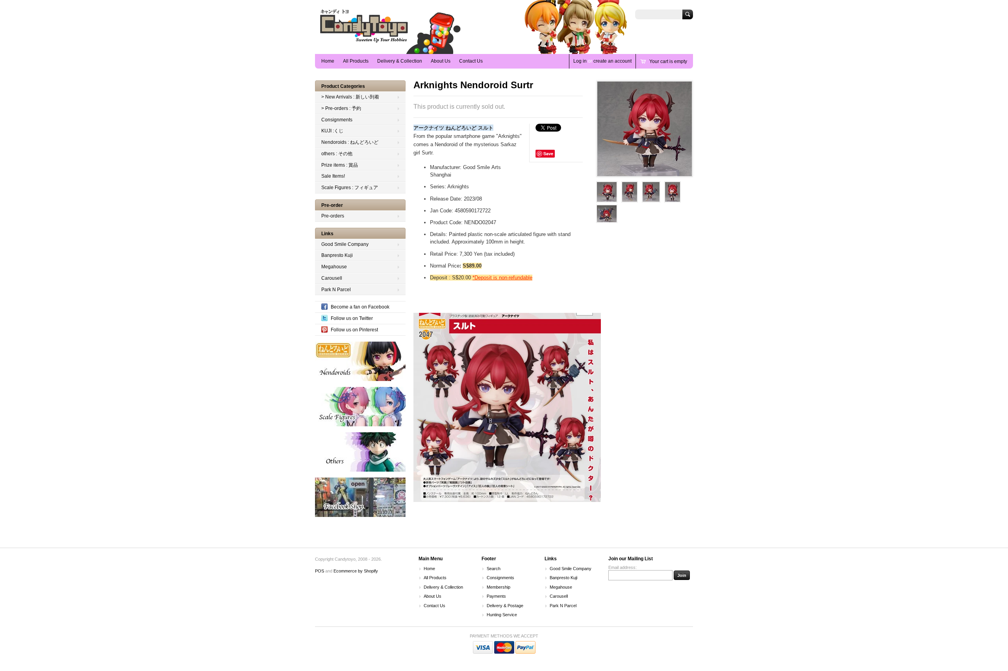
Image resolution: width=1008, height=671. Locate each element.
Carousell (331, 278)
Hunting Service (502, 614)
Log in (580, 61)
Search (493, 568)
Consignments (336, 120)
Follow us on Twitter (352, 318)
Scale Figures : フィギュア (349, 187)
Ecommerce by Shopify (356, 571)
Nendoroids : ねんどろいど (349, 142)
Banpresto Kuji (337, 255)
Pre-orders (332, 216)
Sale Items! (333, 176)
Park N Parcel (336, 289)
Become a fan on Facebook (360, 307)
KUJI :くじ (332, 131)
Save (548, 153)
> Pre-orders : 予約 (341, 108)
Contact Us (471, 61)
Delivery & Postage (505, 605)
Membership (498, 587)
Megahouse (334, 267)
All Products (356, 61)
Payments (496, 596)
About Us (440, 61)
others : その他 (336, 153)
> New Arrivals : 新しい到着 (350, 97)
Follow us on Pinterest (354, 330)
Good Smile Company (345, 244)
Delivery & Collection (399, 61)
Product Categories (343, 86)
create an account (612, 61)
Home (327, 61)
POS (319, 571)
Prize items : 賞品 (339, 165)
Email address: (622, 567)
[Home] (364, 42)
